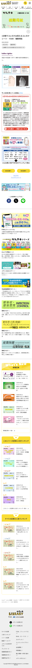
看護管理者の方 (6, 652)
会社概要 (18, 647)
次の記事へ (24, 171)
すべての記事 (3, 7)
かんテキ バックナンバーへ (16, 176)
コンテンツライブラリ (22, 642)
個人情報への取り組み (22, 653)
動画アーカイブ (22, 7)
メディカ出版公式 (17, 622)
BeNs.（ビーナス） (21, 636)
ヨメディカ (19, 639)
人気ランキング (9, 7)
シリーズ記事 (16, 7)
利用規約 (18, 650)
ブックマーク (5, 649)
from (10, 617)
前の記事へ (8, 171)
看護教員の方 (5, 655)
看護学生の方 (5, 658)
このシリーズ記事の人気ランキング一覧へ (15, 508)
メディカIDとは (20, 658)
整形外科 (13, 44)
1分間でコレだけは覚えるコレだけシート (13, 47)
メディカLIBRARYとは (29, 7)
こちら (21, 93)
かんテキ (5, 44)
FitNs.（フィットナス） (22, 631)
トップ (3, 600)
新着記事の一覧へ (8, 430)
